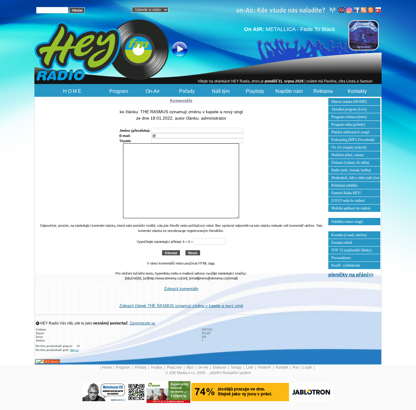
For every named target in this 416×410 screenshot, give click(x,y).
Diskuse (220, 367)
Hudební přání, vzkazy (347, 155)
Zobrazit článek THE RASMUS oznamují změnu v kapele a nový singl (181, 305)
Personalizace (341, 258)
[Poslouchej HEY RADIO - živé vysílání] (174, 50)
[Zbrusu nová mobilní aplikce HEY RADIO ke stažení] (136, 392)
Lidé (250, 367)
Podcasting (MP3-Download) (352, 140)
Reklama (323, 91)
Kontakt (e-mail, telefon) (349, 235)
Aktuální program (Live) (349, 109)
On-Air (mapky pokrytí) (348, 147)
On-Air (153, 91)
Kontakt (282, 367)
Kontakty (357, 91)
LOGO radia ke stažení (348, 200)
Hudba (157, 367)
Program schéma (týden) (349, 117)
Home (107, 367)
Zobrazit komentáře (181, 288)
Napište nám (289, 91)
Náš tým (221, 91)
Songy (236, 367)
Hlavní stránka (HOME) (349, 102)
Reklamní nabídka (344, 185)
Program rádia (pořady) (348, 124)
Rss (296, 367)
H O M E (72, 91)
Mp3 (190, 367)
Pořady (187, 91)
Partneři (265, 367)
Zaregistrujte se (142, 323)
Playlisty (255, 91)
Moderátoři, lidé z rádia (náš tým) (355, 178)
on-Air (203, 367)
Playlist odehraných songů (350, 132)
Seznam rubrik (341, 242)
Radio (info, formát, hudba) (351, 170)
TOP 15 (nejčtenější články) (351, 250)
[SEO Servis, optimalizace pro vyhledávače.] (48, 361)
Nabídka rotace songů (347, 221)
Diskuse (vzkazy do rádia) (350, 162)
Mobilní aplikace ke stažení (350, 208)
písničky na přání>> (350, 274)
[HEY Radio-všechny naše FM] (287, 10)
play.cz (74, 350)
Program (118, 91)
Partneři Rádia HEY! (346, 193)
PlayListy (175, 367)
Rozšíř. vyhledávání (345, 265)
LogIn (308, 367)
